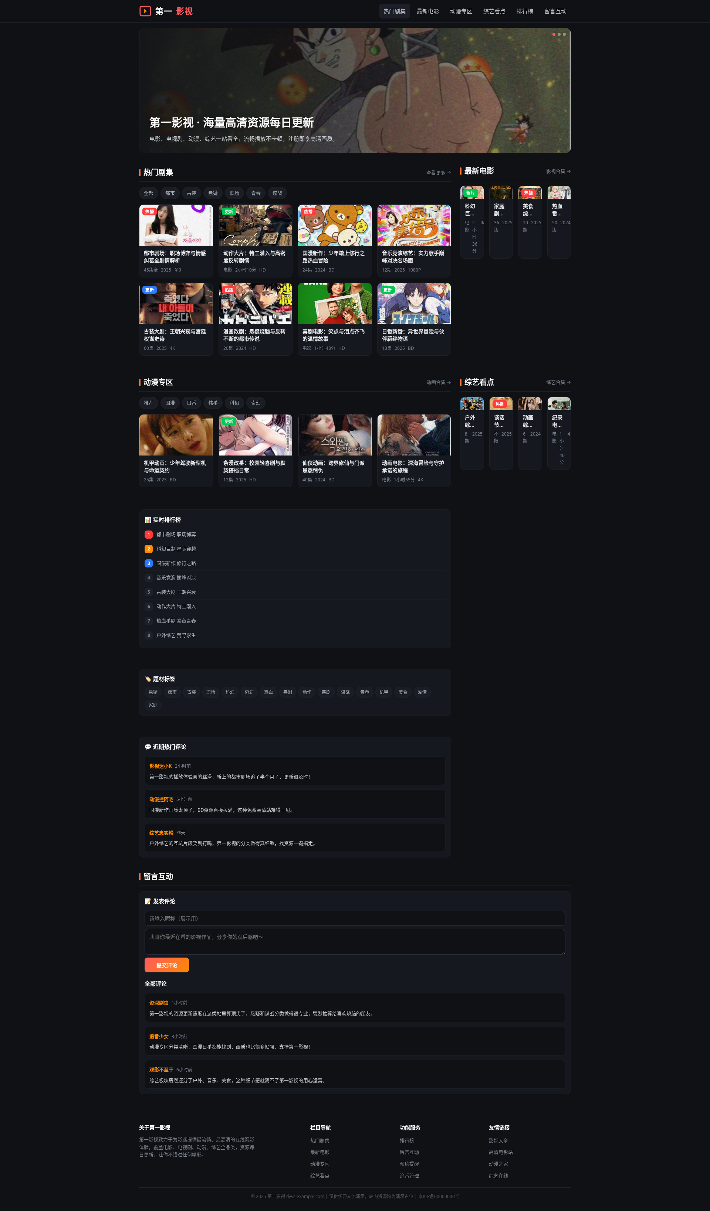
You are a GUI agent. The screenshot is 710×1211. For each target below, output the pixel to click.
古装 (191, 193)
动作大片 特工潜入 (176, 606)
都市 (170, 193)
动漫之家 (498, 1163)
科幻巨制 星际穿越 (176, 548)
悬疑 (213, 193)
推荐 (148, 402)
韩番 (213, 402)
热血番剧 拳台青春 (176, 620)
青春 (256, 193)
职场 (234, 193)
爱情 (422, 692)
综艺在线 (498, 1175)
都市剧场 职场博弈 (176, 534)
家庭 (153, 705)
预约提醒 (409, 1163)
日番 (191, 402)
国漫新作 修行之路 (176, 563)
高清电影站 (501, 1152)
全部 (148, 193)
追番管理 (409, 1175)
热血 (268, 692)
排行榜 (525, 11)
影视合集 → (558, 171)
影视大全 (498, 1140)
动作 (306, 692)
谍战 (277, 193)
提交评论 (166, 965)
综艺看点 (494, 11)
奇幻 (256, 402)
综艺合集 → (558, 382)
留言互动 (555, 11)
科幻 (234, 402)
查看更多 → (438, 172)
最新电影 (428, 11)
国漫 (170, 402)
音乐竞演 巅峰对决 (176, 577)
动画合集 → (438, 382)
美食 (403, 692)
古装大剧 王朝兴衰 (176, 592)
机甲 (383, 692)
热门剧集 (394, 11)
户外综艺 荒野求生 (176, 635)
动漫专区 (461, 11)
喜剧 (287, 692)
